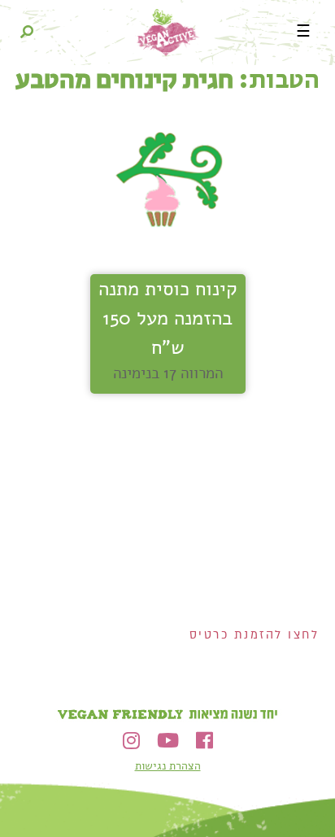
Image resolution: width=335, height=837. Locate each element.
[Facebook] (204, 741)
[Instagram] (131, 741)
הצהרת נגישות (168, 766)
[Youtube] (167, 741)
